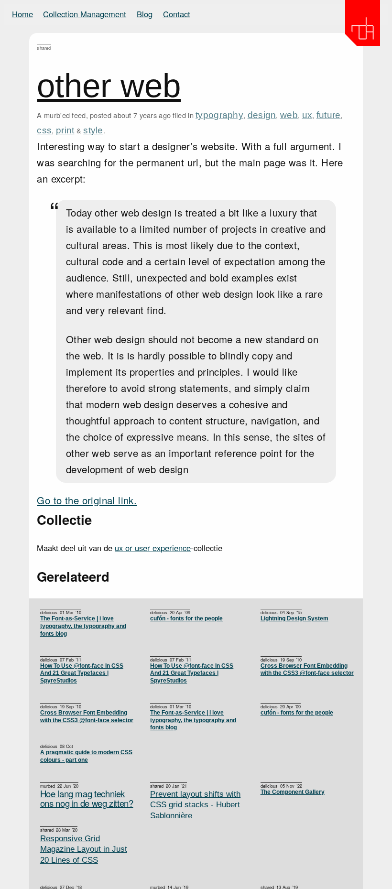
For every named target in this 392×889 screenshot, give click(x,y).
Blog (144, 14)
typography (219, 115)
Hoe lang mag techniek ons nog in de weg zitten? (86, 798)
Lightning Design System (294, 618)
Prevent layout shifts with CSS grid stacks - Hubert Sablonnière (195, 804)
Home (22, 14)
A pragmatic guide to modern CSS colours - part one (86, 756)
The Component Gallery (293, 792)
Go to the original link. (87, 500)
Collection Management (84, 14)
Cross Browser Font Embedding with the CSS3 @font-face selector (307, 669)
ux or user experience (153, 547)
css (44, 130)
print (65, 130)
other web (109, 85)
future (328, 115)
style (93, 130)
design (262, 115)
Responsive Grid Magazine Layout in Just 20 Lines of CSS (83, 849)
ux (307, 115)
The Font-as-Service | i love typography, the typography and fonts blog (83, 626)
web (289, 115)
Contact (176, 14)
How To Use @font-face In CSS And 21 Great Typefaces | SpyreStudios (191, 673)
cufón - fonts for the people (186, 618)
